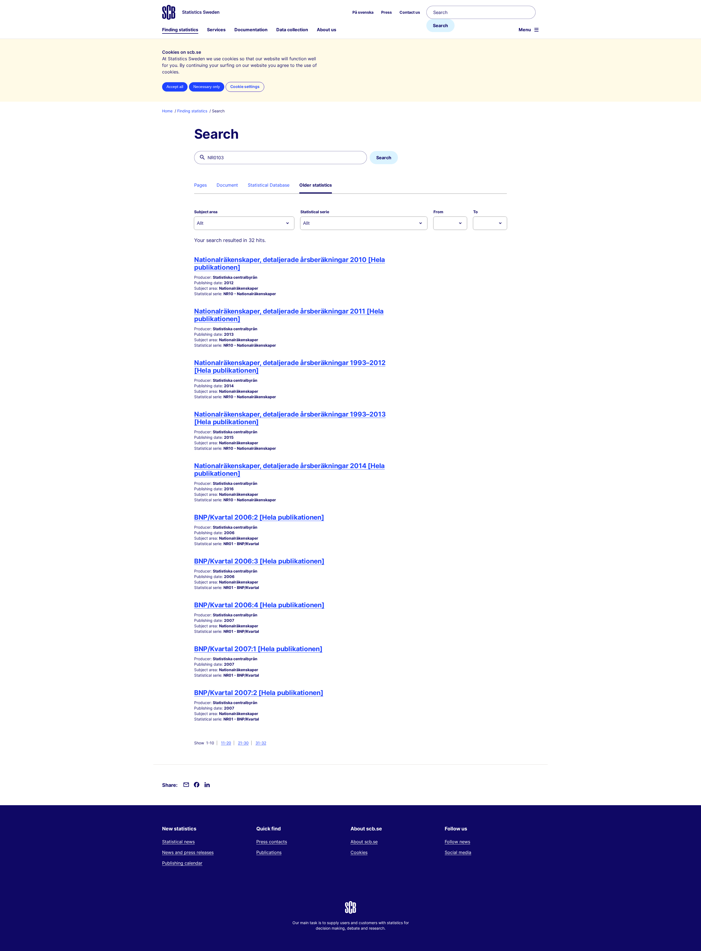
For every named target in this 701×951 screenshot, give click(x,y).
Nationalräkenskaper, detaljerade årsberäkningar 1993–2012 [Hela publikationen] (289, 366)
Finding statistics (180, 29)
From (438, 211)
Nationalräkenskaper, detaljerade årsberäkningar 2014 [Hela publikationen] (289, 469)
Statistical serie (314, 211)
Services (216, 29)
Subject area (205, 211)
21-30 (243, 743)
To (475, 211)
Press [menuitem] (386, 12)
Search (440, 25)
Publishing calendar (182, 863)
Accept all (174, 87)
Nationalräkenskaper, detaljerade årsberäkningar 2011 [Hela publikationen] (289, 315)
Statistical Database (268, 185)
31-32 (260, 743)
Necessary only (206, 87)
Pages (200, 185)
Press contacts (271, 841)
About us (326, 29)
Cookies (358, 852)
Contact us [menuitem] (410, 12)
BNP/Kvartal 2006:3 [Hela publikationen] (259, 561)
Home (167, 111)
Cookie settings (245, 86)
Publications (268, 852)
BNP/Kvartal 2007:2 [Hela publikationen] (258, 693)
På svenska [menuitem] (363, 12)
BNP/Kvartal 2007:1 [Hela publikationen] (258, 649)
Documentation (251, 29)
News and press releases (188, 852)
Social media (458, 852)
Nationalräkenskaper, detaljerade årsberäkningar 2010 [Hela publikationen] (289, 263)
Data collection (292, 29)
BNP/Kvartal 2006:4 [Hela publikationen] (259, 605)
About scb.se (364, 841)
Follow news (457, 841)
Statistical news (178, 841)
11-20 (226, 743)
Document (227, 185)
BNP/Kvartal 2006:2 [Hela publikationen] (259, 517)
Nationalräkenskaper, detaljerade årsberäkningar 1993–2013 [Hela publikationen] (290, 418)
